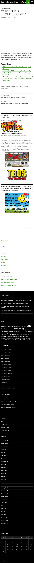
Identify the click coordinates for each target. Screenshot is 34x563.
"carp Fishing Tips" (5, 355)
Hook (26, 338)
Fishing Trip (5, 88)
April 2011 (3, 479)
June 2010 (3, 508)
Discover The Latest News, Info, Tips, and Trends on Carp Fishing (13, 2)
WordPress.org (5, 430)
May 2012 (3, 452)
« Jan (2, 554)
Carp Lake (12, 331)
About (2, 250)
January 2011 (4, 488)
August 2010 (4, 502)
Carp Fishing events (6, 370)
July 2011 (3, 473)
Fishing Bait (16, 334)
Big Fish (15, 326)
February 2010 (4, 520)
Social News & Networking (7, 282)
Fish (21, 86)
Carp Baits (9, 329)
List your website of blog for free (9, 279)
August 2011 (4, 470)
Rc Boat (13, 339)
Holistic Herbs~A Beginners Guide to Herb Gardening (14, 102)
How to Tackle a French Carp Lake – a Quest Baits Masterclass (16, 315)
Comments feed (5, 427)
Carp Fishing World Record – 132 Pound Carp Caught (14, 303)
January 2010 (4, 523)
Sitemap (3, 262)
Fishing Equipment (29, 334)
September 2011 (5, 467)
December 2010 (5, 491)
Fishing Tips (9, 338)
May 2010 (3, 511)
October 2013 (4, 443)
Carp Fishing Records (6, 373)
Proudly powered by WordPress (8, 561)
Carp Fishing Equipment (7, 367)
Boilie (22, 326)
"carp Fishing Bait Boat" (7, 349)
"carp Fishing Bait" (5, 352)
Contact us (3, 253)
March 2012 (4, 458)
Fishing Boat (22, 334)
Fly (12, 338)
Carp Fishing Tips (5, 331)
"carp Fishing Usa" (5, 361)
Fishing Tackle (3, 338)
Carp (3, 86)
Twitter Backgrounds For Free (8, 285)
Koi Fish (30, 338)
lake (2, 339)
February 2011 (4, 485)
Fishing (26, 86)
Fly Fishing (16, 338)
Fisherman (30, 331)
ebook (21, 331)
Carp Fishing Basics (6, 8)
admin (14, 17)
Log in (2, 421)
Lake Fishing (5, 339)
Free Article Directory (6, 276)
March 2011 (4, 482)
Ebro (16, 86)
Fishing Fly (3, 336)
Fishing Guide (8, 336)
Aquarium (6, 326)
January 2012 (4, 461)
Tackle (24, 339)
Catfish (17, 331)
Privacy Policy (4, 259)
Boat (19, 326)
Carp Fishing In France (28, 329)
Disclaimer (3, 256)
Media (2, 385)
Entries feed (4, 424)
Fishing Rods (25, 336)
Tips (27, 339)
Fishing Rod (20, 336)
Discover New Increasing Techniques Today (16, 71)
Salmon (21, 339)
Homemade (22, 338)
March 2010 (4, 517)
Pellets (9, 339)
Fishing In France (14, 336)
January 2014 (4, 440)
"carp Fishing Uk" (5, 358)
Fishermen (3, 334)
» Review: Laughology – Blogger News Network (17, 76)
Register (3, 418)
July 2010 (3, 505)
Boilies (24, 326)
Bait (9, 326)
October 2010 (4, 496)
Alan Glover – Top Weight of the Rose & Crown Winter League (16, 300)
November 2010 (5, 493)
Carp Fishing (10, 86)
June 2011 (3, 476)
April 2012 (3, 455)
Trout (29, 339)
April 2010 (3, 514)
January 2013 (4, 446)
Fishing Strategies (5, 379)
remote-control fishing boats (8, 388)
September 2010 (5, 499)
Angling (2, 326)
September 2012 (5, 449)
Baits (12, 326)
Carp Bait (4, 329)
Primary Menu (32, 2)
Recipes (17, 339)
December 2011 (5, 464)
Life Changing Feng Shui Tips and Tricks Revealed (13, 96)
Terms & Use (4, 265)
